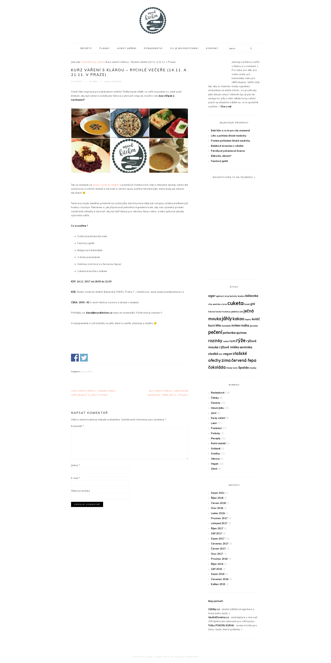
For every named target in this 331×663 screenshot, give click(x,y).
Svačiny (215, 453)
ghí (252, 304)
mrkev (236, 325)
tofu (221, 354)
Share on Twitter (84, 358)
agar (211, 296)
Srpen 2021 (217, 492)
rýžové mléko (229, 347)
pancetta (254, 326)
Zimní (214, 468)
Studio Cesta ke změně (106, 184)
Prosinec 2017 (219, 518)
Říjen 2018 (217, 497)
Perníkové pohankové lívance (228, 150)
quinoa (241, 332)
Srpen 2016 (217, 574)
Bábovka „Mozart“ (221, 155)
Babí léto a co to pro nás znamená (230, 130)
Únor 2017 (217, 553)
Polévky (215, 433)
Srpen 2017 (217, 538)
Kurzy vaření (86, 371)
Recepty (215, 438)
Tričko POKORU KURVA (221, 625)
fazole (247, 304)
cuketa (236, 303)
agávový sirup (222, 296)
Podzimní (216, 428)
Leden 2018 (218, 513)
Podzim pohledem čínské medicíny (230, 140)
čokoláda (217, 367)
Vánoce (215, 458)
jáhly (227, 318)
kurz (211, 325)
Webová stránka (80, 490)
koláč (256, 319)
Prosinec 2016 (219, 558)
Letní (214, 423)
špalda (243, 367)
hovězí (218, 311)
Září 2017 (216, 533)
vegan (227, 353)
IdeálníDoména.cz (218, 617)
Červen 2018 (218, 503)
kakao (238, 318)
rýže (241, 340)
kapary (248, 319)
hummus (226, 311)
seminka (246, 347)
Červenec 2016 (220, 579)
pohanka (229, 332)
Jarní (213, 413)
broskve (241, 296)
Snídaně (215, 448)
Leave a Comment (113, 81)
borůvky (233, 296)
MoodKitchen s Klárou (165, 20)
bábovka (251, 296)
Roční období (218, 443)
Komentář (77, 426)
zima (226, 360)
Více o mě (226, 106)
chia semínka (214, 304)
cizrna (224, 304)
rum (232, 341)
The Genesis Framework (184, 657)
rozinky (215, 340)
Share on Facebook (75, 358)
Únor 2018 (217, 508)
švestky (253, 368)
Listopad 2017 (219, 523)
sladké (213, 353)
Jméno (75, 465)
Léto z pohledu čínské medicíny (228, 135)
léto (218, 325)
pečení (215, 332)
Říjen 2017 (217, 528)
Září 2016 (216, 569)
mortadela (226, 326)
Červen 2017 (218, 548)
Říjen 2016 (217, 564)
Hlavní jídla (217, 408)
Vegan (214, 463)
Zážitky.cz (214, 609)
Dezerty (215, 402)
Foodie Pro (161, 657)
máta (245, 325)
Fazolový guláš (219, 161)
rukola (226, 341)
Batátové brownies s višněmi (227, 145)
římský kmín (232, 368)
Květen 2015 (218, 584)
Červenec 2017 (220, 543)
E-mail (75, 478)
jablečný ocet (237, 311)
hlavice (211, 311)
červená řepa (243, 360)
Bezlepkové (217, 392)
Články (215, 397)
